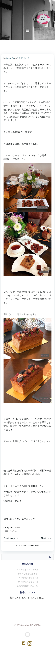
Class (17, 527)
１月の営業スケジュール (27, 569)
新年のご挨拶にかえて (27, 573)
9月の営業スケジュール (27, 586)
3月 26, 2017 (23, 58)
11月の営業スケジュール (27, 577)
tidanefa (10, 58)
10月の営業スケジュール (27, 581)
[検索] (50, 557)
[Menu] (27, 30)
